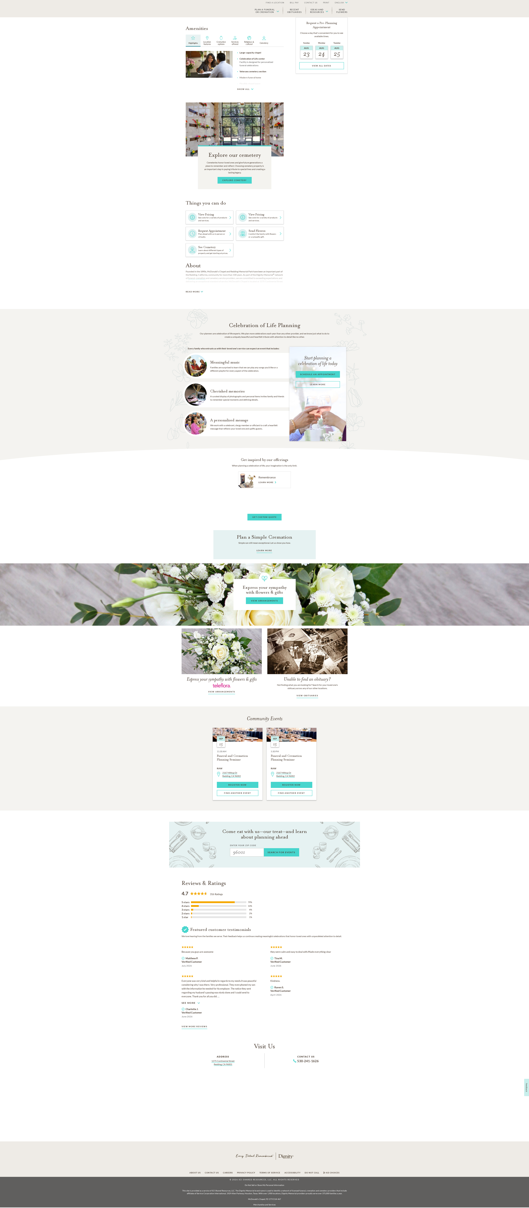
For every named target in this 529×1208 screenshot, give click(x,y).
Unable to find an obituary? (307, 679)
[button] (340, 3)
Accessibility (292, 1173)
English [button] (339, 3)
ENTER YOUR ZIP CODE (243, 845)
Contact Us (311, 3)
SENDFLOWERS (342, 10)
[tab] (193, 41)
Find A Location (275, 3)
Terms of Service (269, 1173)
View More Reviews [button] (194, 1026)
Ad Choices (332, 1173)
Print (326, 3)
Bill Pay (294, 3)
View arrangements (221, 691)
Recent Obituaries (294, 10)
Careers (228, 1173)
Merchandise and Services (264, 1205)
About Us (195, 1173)
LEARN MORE (264, 550)
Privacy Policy (246, 1173)
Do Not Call (312, 1173)
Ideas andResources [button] (317, 10)
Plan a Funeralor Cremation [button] (265, 10)
